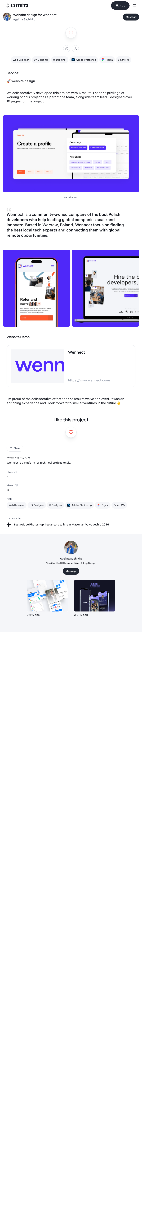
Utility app (33, 614)
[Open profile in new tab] (7, 17)
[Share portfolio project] (75, 48)
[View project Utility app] (47, 595)
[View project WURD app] (94, 595)
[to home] (17, 5)
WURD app (81, 614)
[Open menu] (134, 5)
